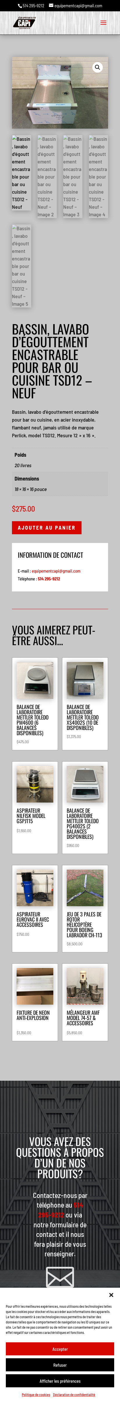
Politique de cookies (36, 1395)
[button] (111, 1295)
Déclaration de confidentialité (74, 1395)
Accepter (60, 1349)
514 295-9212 (33, 5)
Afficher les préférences (60, 1381)
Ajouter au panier (47, 527)
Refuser (60, 1365)
